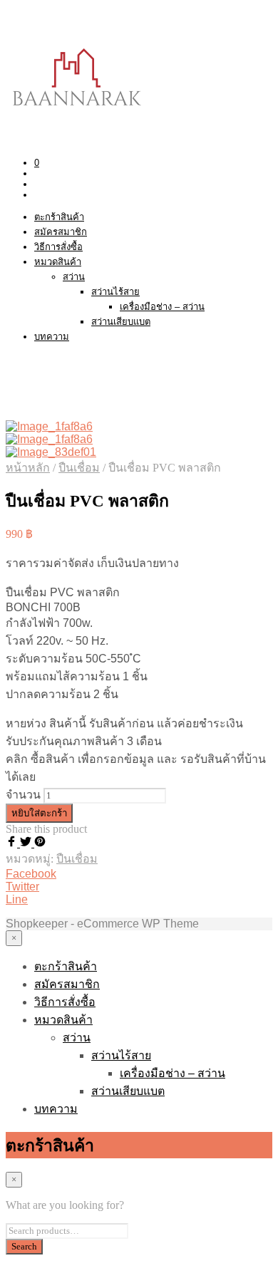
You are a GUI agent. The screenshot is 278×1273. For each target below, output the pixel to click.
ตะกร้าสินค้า (59, 217)
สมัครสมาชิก (60, 232)
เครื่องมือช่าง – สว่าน (162, 306)
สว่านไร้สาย (115, 291)
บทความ (51, 336)
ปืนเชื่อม (79, 468)
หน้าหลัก (28, 468)
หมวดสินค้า (57, 261)
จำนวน (23, 795)
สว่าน (74, 276)
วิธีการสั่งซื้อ (58, 246)
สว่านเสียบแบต (120, 321)
